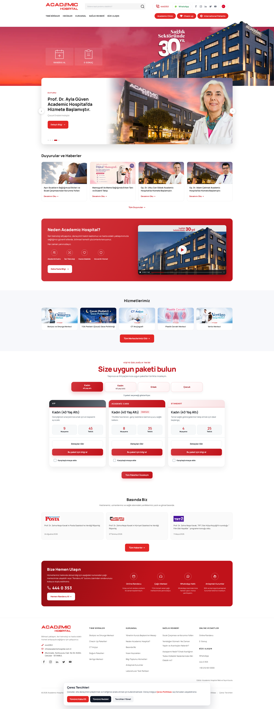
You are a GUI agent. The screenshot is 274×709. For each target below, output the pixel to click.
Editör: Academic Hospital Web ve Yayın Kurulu (215, 680)
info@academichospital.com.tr (58, 649)
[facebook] (44, 661)
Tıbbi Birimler (53, 16)
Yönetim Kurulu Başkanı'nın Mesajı (141, 635)
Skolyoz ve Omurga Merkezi (101, 635)
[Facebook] (196, 6)
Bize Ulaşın (113, 16)
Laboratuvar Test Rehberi (137, 671)
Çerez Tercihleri (226, 692)
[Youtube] (215, 6)
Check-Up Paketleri (98, 641)
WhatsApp (184, 6)
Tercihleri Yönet (123, 699)
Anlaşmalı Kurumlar (134, 665)
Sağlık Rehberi (96, 16)
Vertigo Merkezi (96, 659)
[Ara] (142, 6)
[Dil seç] (223, 6)
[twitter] (63, 661)
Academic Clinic (165, 16)
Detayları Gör (77, 443)
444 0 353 (62, 588)
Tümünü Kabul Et (78, 699)
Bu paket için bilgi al (77, 452)
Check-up (188, 16)
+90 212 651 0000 (206, 668)
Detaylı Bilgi (58, 124)
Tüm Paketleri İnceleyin (137, 475)
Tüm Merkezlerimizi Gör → (137, 338)
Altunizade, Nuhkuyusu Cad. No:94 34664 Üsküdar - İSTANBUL (63, 654)
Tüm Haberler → (137, 547)
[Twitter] (210, 6)
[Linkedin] (206, 6)
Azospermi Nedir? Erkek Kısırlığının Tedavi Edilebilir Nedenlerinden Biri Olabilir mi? (178, 656)
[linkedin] (57, 661)
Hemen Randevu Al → (61, 596)
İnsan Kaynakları (133, 653)
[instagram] (201, 6)
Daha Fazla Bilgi (60, 269)
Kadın (87, 386)
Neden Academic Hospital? (138, 641)
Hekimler (67, 16)
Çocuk (187, 386)
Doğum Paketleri (96, 653)
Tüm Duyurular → (137, 207)
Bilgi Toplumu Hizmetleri (136, 659)
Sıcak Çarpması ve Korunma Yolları (178, 635)
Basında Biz (131, 647)
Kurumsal (80, 16)
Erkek (153, 386)
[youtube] (70, 661)
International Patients (214, 16)
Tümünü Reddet (101, 699)
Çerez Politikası (164, 691)
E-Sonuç (203, 641)
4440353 (165, 6)
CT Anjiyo (93, 647)
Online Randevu (206, 635)
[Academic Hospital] (56, 629)
